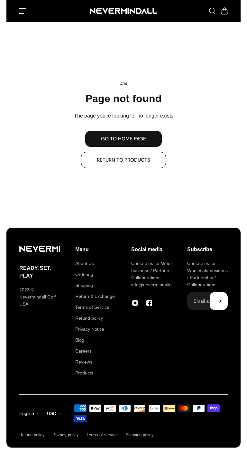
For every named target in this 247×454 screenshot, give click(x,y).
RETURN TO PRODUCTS (123, 160)
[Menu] (23, 10)
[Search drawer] (212, 11)
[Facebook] (149, 303)
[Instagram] (135, 303)
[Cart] (224, 11)
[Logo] (123, 11)
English (26, 413)
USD (51, 413)
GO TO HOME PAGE (123, 139)
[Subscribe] (219, 301)
